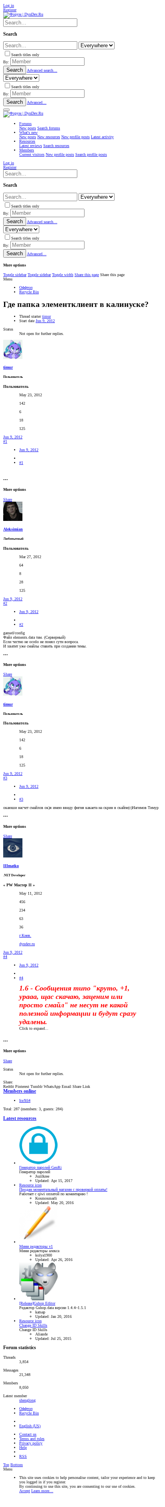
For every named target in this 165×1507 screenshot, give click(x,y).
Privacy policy (30, 1443)
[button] (6, 110)
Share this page (86, 274)
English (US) (29, 1426)
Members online (19, 1091)
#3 (5, 778)
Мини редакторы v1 (36, 1246)
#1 (5, 441)
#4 (5, 956)
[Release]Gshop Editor (37, 1303)
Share (7, 499)
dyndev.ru (27, 944)
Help (23, 1447)
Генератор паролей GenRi (40, 1167)
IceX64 (24, 1100)
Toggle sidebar (14, 274)
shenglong (27, 1400)
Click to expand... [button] (33, 1028)
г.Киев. (25, 935)
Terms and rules (31, 1438)
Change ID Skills (33, 1325)
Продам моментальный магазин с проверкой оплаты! (63, 1189)
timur (46, 316)
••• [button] (5, 480)
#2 (5, 603)
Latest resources (19, 1118)
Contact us (27, 1434)
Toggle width (62, 274)
